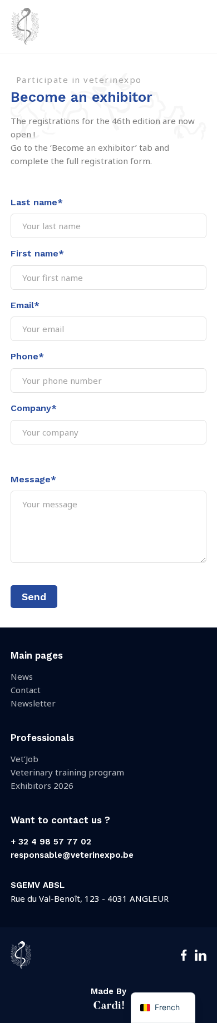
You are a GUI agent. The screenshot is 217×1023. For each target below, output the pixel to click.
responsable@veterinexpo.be (72, 855)
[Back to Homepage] (25, 39)
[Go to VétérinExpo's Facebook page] (184, 958)
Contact (26, 689)
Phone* (27, 356)
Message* (33, 479)
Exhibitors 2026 (42, 785)
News (22, 676)
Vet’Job (24, 758)
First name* (37, 253)
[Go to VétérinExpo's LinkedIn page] (200, 958)
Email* (25, 305)
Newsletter (33, 703)
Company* (34, 408)
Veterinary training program (67, 772)
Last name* (37, 202)
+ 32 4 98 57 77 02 (51, 842)
